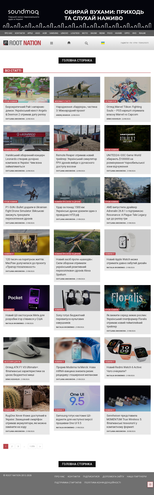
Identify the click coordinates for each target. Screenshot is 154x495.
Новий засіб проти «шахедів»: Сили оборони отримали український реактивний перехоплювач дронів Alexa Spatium (74, 267)
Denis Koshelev (114, 119)
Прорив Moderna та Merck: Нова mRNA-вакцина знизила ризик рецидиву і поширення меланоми (77, 371)
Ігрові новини (10, 101)
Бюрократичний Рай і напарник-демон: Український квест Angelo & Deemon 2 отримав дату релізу (26, 110)
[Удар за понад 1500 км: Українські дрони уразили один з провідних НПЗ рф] (77, 190)
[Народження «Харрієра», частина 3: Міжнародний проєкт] (77, 90)
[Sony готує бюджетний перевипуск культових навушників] (77, 298)
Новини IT (9, 254)
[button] (86, 43)
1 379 (32, 446)
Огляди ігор (111, 101)
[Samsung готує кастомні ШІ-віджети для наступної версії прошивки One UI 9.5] (77, 398)
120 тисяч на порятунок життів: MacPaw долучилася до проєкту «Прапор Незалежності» (26, 263)
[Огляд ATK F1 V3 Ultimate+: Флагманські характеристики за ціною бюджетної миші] (26, 350)
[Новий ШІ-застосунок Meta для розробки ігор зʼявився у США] (26, 298)
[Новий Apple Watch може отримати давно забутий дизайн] (127, 242)
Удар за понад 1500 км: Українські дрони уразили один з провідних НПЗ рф (76, 211)
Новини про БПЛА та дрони (67, 201)
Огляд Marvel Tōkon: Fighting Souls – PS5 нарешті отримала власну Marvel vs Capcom (125, 110)
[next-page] (40, 446)
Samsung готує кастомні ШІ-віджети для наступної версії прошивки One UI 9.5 (74, 419)
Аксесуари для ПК (12, 362)
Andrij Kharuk (63, 115)
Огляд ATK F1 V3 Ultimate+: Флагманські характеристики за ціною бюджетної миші (25, 371)
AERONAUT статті (62, 101)
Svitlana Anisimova (15, 119)
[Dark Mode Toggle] (150, 484)
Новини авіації (11, 149)
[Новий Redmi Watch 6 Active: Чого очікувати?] (127, 350)
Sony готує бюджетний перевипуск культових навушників (70, 319)
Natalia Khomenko (116, 267)
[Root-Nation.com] (22, 42)
